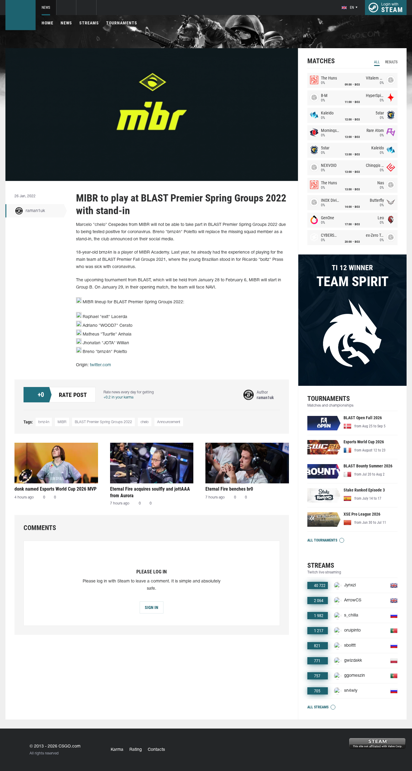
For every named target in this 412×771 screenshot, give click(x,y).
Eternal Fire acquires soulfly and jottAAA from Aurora (150, 492)
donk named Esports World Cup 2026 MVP (55, 489)
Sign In (151, 607)
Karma (117, 750)
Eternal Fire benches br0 (229, 489)
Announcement (168, 422)
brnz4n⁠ (43, 422)
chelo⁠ (145, 422)
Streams (89, 22)
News (46, 7)
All (377, 62)
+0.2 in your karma (118, 397)
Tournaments (121, 22)
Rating (135, 750)
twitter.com (100, 365)
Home (47, 22)
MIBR (62, 422)
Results (391, 62)
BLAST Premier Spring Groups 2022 (103, 422)
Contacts (156, 750)
